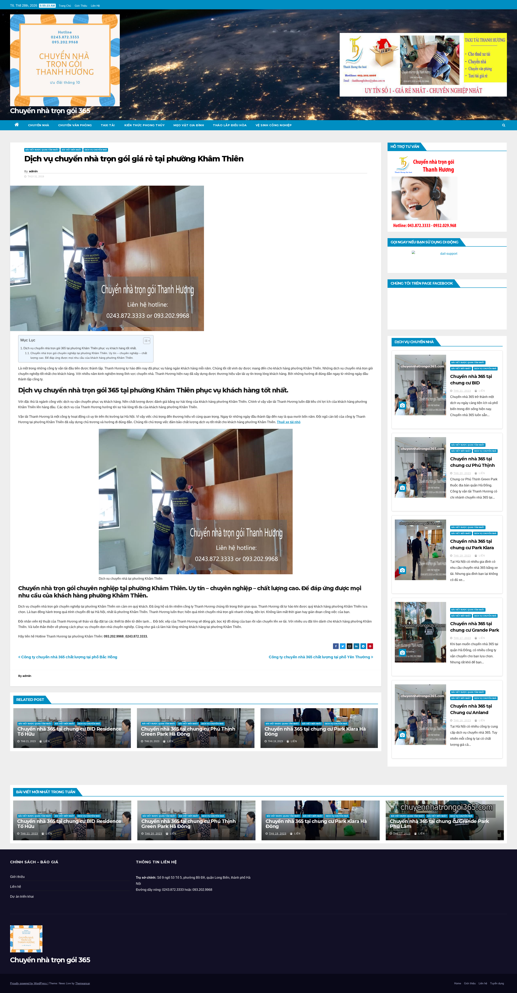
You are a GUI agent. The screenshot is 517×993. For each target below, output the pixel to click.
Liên (46, 741)
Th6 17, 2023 (462, 638)
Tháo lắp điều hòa (230, 125)
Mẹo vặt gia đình (188, 125)
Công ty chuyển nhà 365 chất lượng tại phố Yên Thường (320, 657)
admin (33, 171)
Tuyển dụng (497, 983)
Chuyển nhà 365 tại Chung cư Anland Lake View (471, 712)
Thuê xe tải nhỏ (289, 422)
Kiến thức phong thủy (144, 125)
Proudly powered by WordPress (29, 983)
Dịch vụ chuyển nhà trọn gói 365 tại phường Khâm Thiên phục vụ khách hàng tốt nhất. (80, 348)
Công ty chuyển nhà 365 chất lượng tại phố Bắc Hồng (68, 657)
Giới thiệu (17, 876)
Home (457, 983)
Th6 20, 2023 (462, 473)
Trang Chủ (65, 5)
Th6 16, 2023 (462, 720)
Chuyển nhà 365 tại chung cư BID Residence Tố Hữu (69, 731)
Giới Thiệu (81, 5)
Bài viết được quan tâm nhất (41, 150)
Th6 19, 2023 (462, 555)
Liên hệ (15, 886)
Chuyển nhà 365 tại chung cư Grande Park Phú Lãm (474, 630)
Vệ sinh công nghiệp (274, 125)
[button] (503, 125)
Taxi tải (108, 125)
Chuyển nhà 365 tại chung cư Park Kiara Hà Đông (315, 731)
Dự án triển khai (22, 896)
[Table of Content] (146, 341)
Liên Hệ (95, 5)
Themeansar (82, 983)
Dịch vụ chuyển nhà (96, 150)
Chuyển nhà (38, 125)
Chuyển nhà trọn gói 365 (50, 110)
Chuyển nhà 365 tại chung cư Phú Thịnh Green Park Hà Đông (188, 731)
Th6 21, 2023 (462, 390)
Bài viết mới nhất (71, 150)
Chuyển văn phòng (75, 125)
